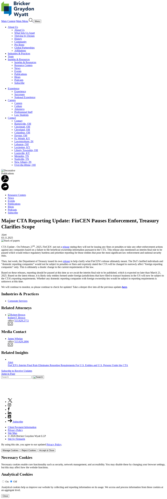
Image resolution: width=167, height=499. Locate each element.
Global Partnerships (24, 47)
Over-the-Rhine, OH (25, 165)
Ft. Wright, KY (22, 138)
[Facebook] (9, 409)
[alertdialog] (83, 476)
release (65, 246)
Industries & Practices (19, 53)
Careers (12, 100)
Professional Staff (23, 112)
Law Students (21, 115)
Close (5, 496)
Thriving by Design (24, 35)
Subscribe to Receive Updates (16, 370)
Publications (20, 74)
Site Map (12, 433)
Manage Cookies (10, 450)
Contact (12, 117)
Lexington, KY (22, 147)
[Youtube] (9, 417)
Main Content (8, 21)
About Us (13, 27)
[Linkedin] (9, 413)
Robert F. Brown (16, 317)
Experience (13, 88)
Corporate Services (17, 300)
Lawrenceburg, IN (23, 141)
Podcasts (18, 80)
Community (20, 41)
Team (11, 56)
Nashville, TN (21, 159)
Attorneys (19, 109)
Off (15, 481)
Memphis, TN (21, 156)
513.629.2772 (21, 320)
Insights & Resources (19, 59)
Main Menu (22, 21)
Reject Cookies (29, 450)
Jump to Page (8, 373)
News (17, 68)
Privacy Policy (15, 430)
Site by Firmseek (16, 439)
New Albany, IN (22, 162)
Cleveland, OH (22, 129)
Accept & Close (46, 450)
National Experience (24, 97)
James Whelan (15, 338)
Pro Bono (19, 44)
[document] (83, 476)
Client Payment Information (22, 427)
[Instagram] (9, 405)
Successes (19, 94)
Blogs (17, 77)
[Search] (31, 21)
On (7, 481)
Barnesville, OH (22, 123)
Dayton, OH (20, 135)
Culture (18, 106)
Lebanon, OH (21, 144)
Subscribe (19, 83)
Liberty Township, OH (26, 150)
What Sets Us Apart (24, 33)
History (18, 38)
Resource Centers (23, 65)
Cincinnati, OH (22, 126)
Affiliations (20, 50)
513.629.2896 (21, 341)
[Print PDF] (5, 181)
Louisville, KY (22, 153)
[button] (5, 189)
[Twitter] (10, 401)
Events (17, 71)
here (124, 287)
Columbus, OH (22, 132)
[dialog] (83, 447)
